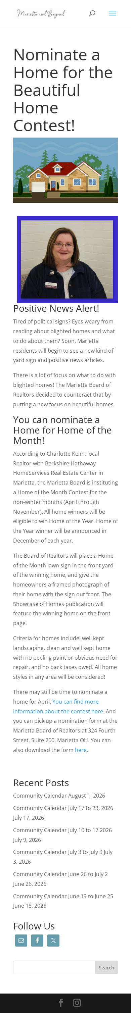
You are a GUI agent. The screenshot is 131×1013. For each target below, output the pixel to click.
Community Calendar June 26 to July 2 (60, 874)
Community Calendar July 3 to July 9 (57, 852)
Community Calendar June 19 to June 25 (63, 896)
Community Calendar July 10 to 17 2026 (62, 830)
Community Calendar (40, 795)
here (81, 750)
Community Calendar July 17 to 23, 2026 (63, 808)
